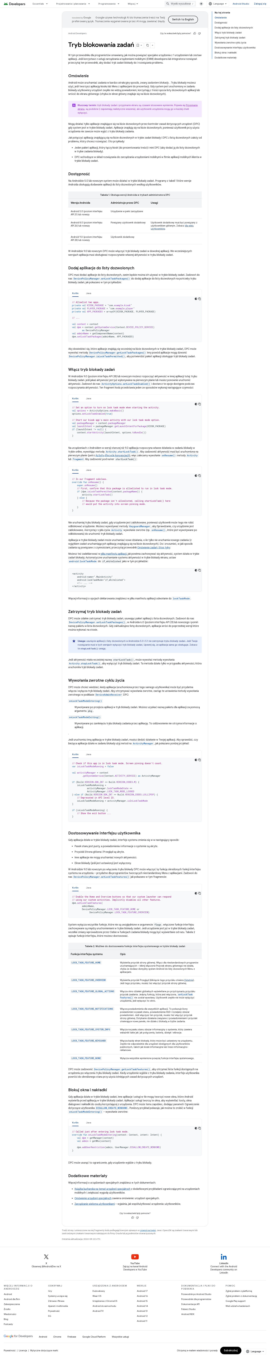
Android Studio (241, 3)
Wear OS (96, 1296)
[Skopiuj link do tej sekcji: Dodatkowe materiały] (110, 1176)
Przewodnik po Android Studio (196, 1294)
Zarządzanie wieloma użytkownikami (95, 1204)
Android (8, 1294)
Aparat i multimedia (58, 1306)
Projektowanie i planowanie (71, 3)
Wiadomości (10, 1314)
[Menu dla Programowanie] (120, 3)
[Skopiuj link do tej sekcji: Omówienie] (92, 76)
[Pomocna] (194, 33)
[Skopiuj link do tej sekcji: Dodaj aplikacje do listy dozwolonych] (137, 268)
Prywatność (54, 1311)
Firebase (72, 1336)
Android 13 (142, 1311)
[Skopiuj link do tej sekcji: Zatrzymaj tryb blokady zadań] (125, 612)
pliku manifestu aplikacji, (114, 553)
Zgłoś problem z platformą (239, 1291)
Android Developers (77, 33)
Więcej (131, 3)
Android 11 (142, 1321)
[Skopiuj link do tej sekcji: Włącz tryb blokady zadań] (118, 370)
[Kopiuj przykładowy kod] (200, 299)
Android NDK (187, 1314)
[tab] (75, 293)
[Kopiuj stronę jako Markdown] (147, 45)
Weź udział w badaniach (238, 1306)
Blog (6, 1319)
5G (49, 1316)
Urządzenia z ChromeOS (104, 1301)
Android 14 (142, 1306)
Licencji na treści (148, 1230)
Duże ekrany (98, 1291)
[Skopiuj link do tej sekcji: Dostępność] (93, 174)
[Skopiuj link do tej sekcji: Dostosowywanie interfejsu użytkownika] (143, 833)
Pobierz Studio (188, 1309)
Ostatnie (188, 980)
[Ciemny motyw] (196, 299)
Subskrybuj (231, 1350)
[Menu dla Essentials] (48, 3)
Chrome (57, 1336)
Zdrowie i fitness (56, 1301)
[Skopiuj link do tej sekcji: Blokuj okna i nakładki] (110, 1090)
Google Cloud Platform (94, 1336)
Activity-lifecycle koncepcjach (112, 455)
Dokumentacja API (190, 1304)
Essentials (38, 3)
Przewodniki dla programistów (196, 1299)
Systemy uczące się (58, 1296)
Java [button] (88, 293)
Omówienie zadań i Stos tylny (153, 547)
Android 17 (142, 1291)
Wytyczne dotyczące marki (44, 1350)
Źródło (7, 1309)
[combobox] (180, 4)
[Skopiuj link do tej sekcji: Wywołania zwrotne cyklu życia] (127, 681)
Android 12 (142, 1316)
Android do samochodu (104, 1306)
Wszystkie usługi (120, 1336)
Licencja (23, 1350)
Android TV (98, 1311)
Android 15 (142, 1301)
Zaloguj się (260, 3)
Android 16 (142, 1296)
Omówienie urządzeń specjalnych (93, 1198)
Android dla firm (12, 1299)
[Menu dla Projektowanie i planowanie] (90, 3)
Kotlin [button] (75, 293)
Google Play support (235, 1301)
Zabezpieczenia (12, 1304)
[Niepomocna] (199, 33)
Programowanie (107, 3)
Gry (50, 1291)
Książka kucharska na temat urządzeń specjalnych (102, 1189)
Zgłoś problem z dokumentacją (241, 1296)
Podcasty (8, 1324)
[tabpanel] (135, 319)
